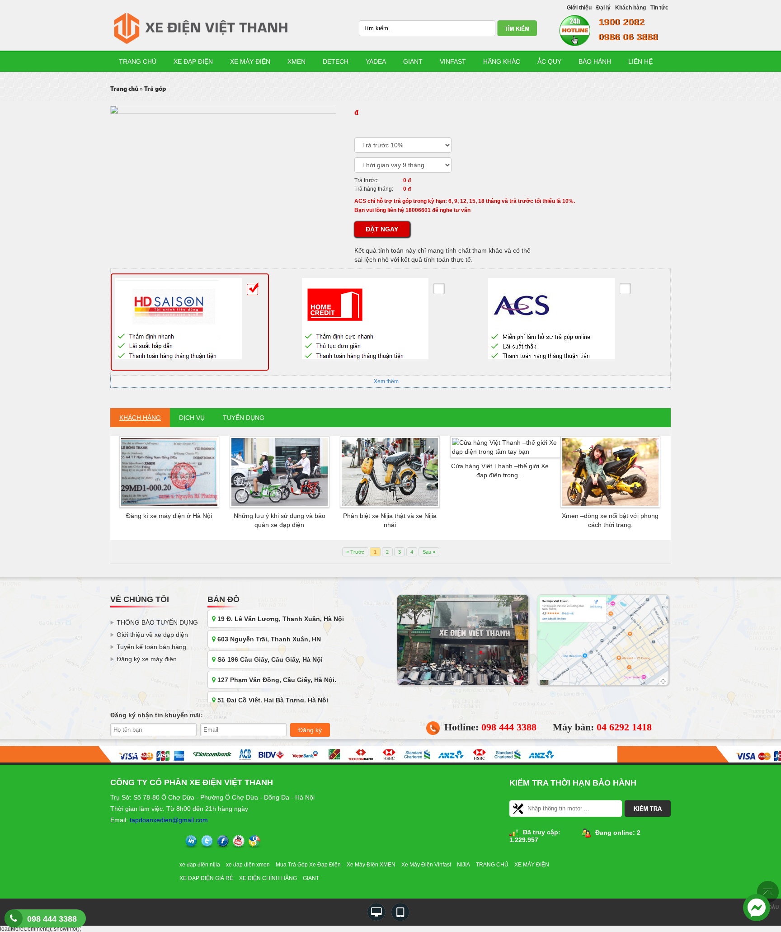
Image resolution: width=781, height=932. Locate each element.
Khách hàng (630, 8)
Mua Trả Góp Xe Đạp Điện (308, 864)
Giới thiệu (579, 8)
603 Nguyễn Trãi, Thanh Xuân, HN (268, 639)
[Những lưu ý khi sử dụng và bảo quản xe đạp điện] (279, 471)
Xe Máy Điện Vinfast (426, 864)
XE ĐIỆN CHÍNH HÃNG (268, 878)
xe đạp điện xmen (248, 864)
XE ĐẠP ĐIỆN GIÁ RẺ (206, 878)
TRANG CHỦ (492, 864)
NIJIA (463, 864)
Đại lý (603, 8)
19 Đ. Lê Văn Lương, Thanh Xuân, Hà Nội (280, 618)
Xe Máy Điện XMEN (371, 864)
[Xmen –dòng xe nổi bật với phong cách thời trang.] (610, 471)
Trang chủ (137, 61)
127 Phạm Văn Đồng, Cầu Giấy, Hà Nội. (276, 679)
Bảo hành (595, 61)
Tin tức (659, 8)
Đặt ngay (382, 229)
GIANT (311, 878)
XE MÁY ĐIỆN (531, 864)
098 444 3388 (52, 918)
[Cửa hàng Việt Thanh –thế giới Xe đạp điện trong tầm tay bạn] (505, 446)
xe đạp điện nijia (199, 864)
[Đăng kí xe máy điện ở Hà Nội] (169, 471)
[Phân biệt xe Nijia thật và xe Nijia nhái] (390, 471)
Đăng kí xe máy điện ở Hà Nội (169, 515)
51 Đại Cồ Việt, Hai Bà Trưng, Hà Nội (272, 700)
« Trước (355, 552)
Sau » (429, 552)
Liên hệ (640, 61)
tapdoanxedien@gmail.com (169, 820)
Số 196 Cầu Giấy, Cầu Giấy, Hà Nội (269, 659)
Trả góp (155, 89)
